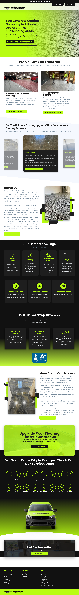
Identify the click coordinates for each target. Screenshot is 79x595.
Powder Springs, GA (8, 577)
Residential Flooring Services (47, 583)
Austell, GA (6, 576)
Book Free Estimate (57, 4)
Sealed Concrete (44, 582)
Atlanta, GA (6, 573)
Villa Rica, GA (7, 579)
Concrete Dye (44, 576)
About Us (58, 8)
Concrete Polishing (45, 573)
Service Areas (48, 8)
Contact (73, 8)
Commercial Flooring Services (47, 585)
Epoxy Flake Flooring (45, 577)
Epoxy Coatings (44, 579)
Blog (66, 8)
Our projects (25, 573)
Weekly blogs (25, 574)
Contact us (24, 576)
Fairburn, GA (6, 583)
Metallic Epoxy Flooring (46, 580)
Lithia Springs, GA (8, 574)
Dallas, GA (6, 582)
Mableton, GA (7, 580)
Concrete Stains (44, 574)
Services (39, 8)
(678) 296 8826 (69, 4)
